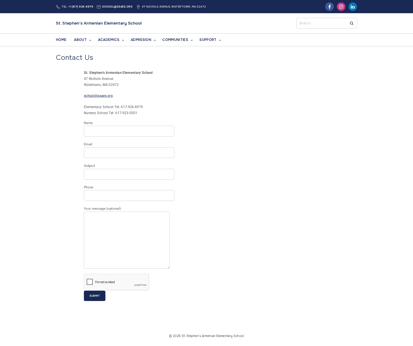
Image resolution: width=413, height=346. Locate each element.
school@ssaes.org (117, 6)
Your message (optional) (102, 209)
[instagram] (341, 6)
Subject (89, 166)
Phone (88, 187)
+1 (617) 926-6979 (80, 6)
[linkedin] (352, 6)
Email (88, 144)
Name (88, 123)
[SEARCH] (351, 23)
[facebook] (329, 6)
